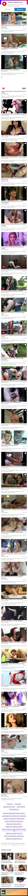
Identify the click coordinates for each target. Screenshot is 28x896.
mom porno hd (21, 806)
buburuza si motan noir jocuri (14, 839)
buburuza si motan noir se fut (14, 833)
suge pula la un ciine (9, 806)
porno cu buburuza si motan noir (14, 821)
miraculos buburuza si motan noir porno (14, 813)
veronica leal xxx (14, 809)
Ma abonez (20, 9)
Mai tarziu (8, 9)
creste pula (18, 804)
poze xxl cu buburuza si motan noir (14, 836)
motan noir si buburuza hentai (14, 826)
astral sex (10, 804)
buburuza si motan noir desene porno (14, 818)
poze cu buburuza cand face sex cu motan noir (14, 830)
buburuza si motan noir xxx (14, 824)
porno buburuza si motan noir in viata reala (14, 816)
